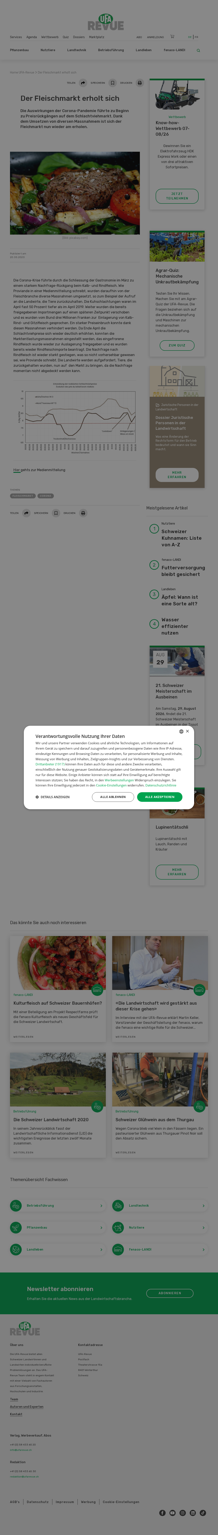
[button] (53, 797)
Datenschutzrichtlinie (160, 785)
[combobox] (181, 731)
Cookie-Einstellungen (111, 785)
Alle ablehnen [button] (113, 797)
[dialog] (109, 767)
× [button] (187, 731)
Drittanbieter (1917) (50, 764)
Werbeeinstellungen (119, 780)
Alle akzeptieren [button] (159, 797)
